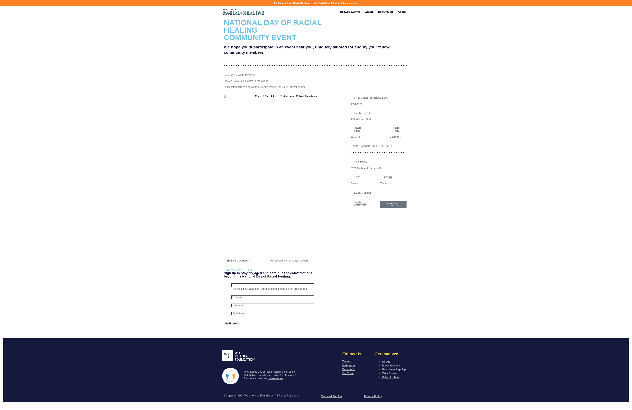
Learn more (275, 378)
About (402, 11)
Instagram (348, 365)
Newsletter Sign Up (394, 369)
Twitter (346, 361)
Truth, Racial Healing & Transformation (338, 3)
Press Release (391, 365)
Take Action (385, 11)
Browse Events (350, 11)
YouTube (348, 373)
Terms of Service (331, 396)
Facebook (348, 369)
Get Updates (231, 323)
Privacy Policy (373, 396)
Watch (369, 11)
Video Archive (390, 377)
